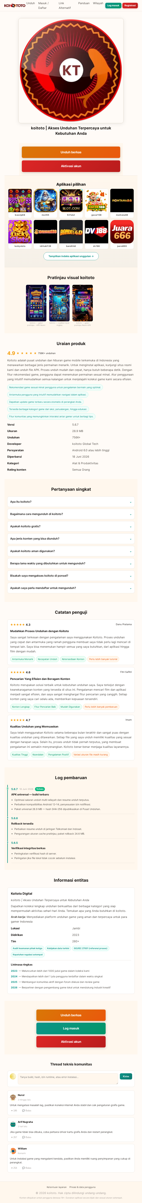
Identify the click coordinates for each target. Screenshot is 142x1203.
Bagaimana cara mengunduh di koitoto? (36, 514)
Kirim (126, 1076)
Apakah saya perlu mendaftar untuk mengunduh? (43, 588)
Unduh (30, 3)
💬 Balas (26, 1110)
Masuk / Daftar (43, 5)
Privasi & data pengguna (82, 1187)
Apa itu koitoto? (21, 501)
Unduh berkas (71, 152)
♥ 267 (14, 1137)
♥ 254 (14, 1168)
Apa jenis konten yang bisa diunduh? (34, 538)
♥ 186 (14, 1110)
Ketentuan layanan (57, 1187)
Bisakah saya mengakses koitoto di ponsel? (39, 575)
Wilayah (98, 3)
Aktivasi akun (71, 166)
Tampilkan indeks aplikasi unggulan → (71, 256)
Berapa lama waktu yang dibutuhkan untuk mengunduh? (47, 563)
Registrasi (130, 5)
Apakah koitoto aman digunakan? (32, 551)
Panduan (84, 3)
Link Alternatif (65, 5)
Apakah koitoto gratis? (25, 526)
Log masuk (113, 5)
